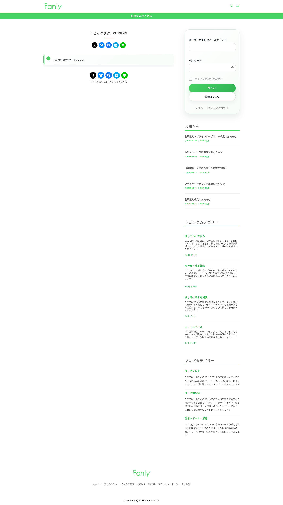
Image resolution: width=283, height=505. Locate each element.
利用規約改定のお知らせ (198, 199)
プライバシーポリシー (169, 484)
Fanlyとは (97, 484)
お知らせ (141, 484)
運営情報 (151, 484)
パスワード (195, 60)
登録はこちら (212, 96)
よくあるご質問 (126, 484)
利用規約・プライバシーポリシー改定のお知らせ (211, 136)
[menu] (237, 5)
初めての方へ (110, 484)
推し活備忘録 (192, 393)
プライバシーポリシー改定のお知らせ (205, 183)
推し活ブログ (192, 371)
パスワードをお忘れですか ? (212, 108)
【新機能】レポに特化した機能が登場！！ (207, 167)
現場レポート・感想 (196, 418)
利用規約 (186, 484)
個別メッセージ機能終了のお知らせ (203, 152)
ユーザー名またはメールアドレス (208, 40)
